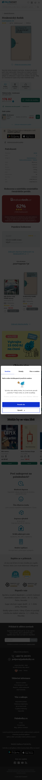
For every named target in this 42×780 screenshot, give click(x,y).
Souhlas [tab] (7, 371)
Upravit (19, 410)
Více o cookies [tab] (34, 371)
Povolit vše (21, 404)
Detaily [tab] (21, 371)
